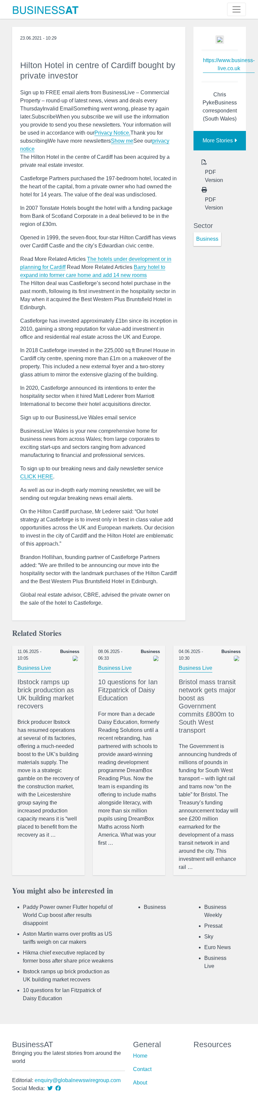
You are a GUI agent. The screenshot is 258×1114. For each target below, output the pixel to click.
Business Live (34, 668)
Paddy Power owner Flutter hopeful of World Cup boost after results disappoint (68, 915)
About (140, 1082)
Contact (142, 1069)
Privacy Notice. (112, 133)
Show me (122, 141)
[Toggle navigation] (236, 9)
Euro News (217, 947)
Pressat (213, 926)
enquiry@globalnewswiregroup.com (78, 1080)
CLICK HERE (36, 476)
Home (140, 1056)
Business (155, 907)
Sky (208, 936)
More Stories (218, 140)
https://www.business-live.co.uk (229, 64)
